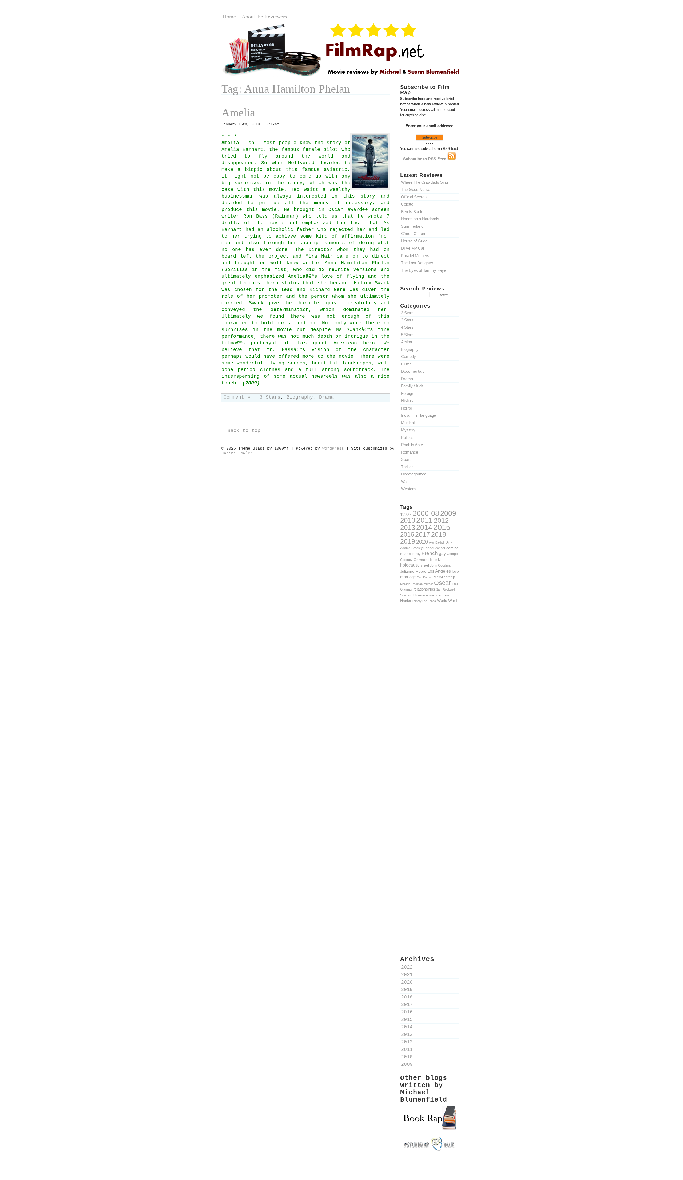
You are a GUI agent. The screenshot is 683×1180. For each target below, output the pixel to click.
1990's (406, 514)
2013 (407, 527)
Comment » (237, 397)
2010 (407, 520)
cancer (440, 548)
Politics (407, 437)
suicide (435, 595)
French (430, 553)
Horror (406, 408)
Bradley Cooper (422, 548)
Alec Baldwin (437, 542)
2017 (422, 534)
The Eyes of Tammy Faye (423, 270)
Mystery (408, 430)
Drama (407, 378)
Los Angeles (439, 571)
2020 (422, 542)
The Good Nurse (415, 189)
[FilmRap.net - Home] (341, 76)
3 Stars (407, 320)
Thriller (407, 467)
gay (442, 553)
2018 (438, 534)
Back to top (244, 431)
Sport (405, 459)
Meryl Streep (444, 577)
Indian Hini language (418, 415)
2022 (407, 967)
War (404, 481)
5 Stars (407, 334)
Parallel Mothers (415, 255)
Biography (410, 349)
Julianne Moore (413, 571)
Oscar (442, 582)
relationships (424, 589)
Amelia (238, 112)
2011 (424, 520)
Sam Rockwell (445, 589)
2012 (441, 520)
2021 (407, 975)
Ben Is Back (411, 211)
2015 (441, 527)
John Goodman (441, 565)
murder (428, 583)
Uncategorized (413, 474)
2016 (407, 534)
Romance (409, 452)
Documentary (413, 371)
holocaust (409, 565)
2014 (424, 527)
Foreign (407, 393)
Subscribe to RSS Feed (425, 158)
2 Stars (407, 312)
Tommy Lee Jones (424, 601)
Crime (406, 364)
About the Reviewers (264, 16)
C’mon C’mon (413, 233)
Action (406, 342)
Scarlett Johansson (414, 595)
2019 (407, 541)
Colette (407, 204)
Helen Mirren (437, 559)
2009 (448, 513)
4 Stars (407, 327)
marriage (408, 577)
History (407, 400)
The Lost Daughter (417, 263)
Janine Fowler (237, 453)
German (420, 559)
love (455, 571)
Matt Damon (424, 577)
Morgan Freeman (411, 583)
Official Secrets (414, 197)
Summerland (412, 226)
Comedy (408, 356)
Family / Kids (412, 386)
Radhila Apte (412, 444)
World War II (447, 601)
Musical (408, 422)
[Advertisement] (429, 700)
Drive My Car (412, 248)
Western (408, 488)
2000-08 (426, 513)
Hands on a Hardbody (420, 219)
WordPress (333, 448)
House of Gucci (414, 241)
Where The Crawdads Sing (424, 182)
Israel (424, 565)
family (416, 554)
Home (229, 16)
